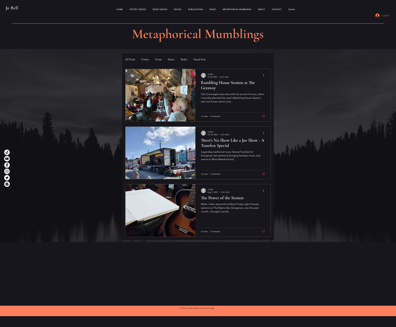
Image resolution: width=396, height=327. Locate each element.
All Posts (130, 59)
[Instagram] (7, 171)
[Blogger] (7, 184)
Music (171, 59)
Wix (212, 308)
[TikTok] (7, 152)
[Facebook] (7, 165)
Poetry (145, 59)
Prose (158, 59)
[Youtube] (7, 158)
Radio (184, 59)
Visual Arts (200, 59)
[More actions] (264, 75)
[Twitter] (7, 178)
